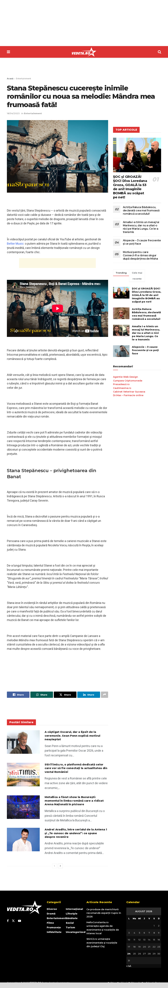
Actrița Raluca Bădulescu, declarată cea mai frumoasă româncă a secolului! (141, 210)
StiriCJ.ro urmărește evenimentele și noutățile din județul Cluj (101, 942)
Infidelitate (54, 932)
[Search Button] (159, 52)
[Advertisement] (84, 23)
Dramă (51, 913)
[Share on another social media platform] (104, 695)
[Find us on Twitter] (13, 921)
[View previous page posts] (54, 866)
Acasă (10, 78)
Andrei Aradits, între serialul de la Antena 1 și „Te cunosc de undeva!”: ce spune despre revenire (76, 833)
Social (70, 922)
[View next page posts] (60, 866)
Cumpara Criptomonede (127, 380)
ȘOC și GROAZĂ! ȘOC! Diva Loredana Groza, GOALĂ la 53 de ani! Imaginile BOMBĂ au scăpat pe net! (130, 187)
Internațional (74, 909)
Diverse (52, 909)
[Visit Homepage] (84, 52)
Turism (70, 927)
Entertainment (23, 78)
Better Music (15, 243)
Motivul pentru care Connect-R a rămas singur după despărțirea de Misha (140, 255)
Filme (50, 922)
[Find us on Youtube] (19, 921)
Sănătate (72, 918)
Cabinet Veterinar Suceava (129, 391)
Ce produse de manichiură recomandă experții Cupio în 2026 (103, 913)
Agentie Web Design (125, 376)
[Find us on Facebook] (8, 921)
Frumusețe (54, 927)
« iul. (128, 965)
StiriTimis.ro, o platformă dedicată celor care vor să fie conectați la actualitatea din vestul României (76, 768)
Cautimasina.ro (122, 388)
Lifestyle (71, 913)
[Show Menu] (8, 52)
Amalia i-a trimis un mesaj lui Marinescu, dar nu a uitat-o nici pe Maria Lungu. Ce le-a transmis (141, 227)
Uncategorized (75, 932)
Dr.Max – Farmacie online (128, 395)
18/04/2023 (13, 113)
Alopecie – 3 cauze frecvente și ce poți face (145, 350)
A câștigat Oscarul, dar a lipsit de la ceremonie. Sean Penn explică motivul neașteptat (72, 735)
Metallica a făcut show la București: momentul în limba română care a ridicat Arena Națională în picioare (74, 801)
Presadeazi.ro (121, 384)
